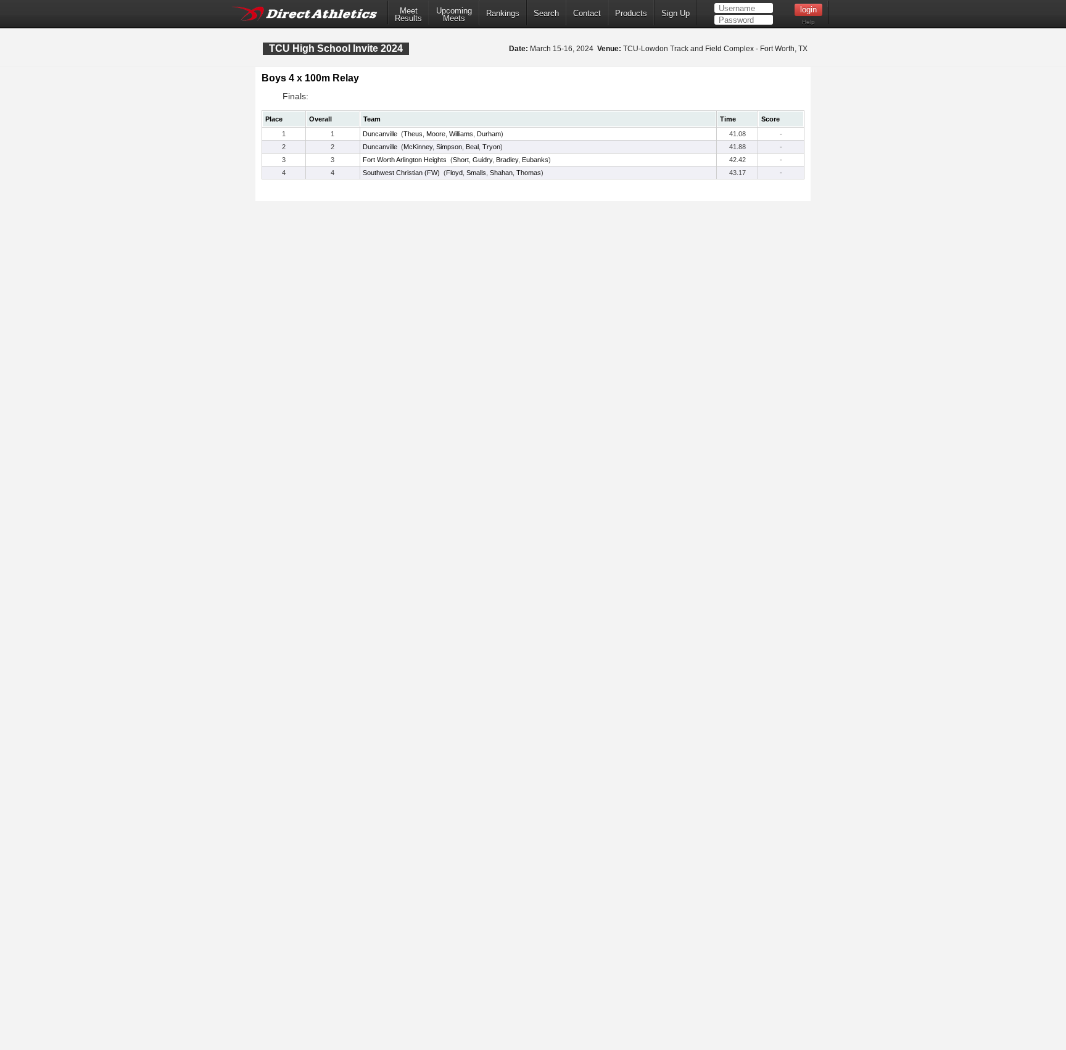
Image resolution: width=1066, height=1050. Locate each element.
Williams (461, 133)
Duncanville (380, 133)
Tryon (491, 146)
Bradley (507, 159)
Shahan (501, 172)
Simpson (449, 146)
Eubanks (535, 159)
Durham (489, 133)
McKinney (417, 146)
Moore (435, 133)
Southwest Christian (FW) (401, 172)
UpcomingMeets (454, 14)
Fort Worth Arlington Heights (405, 159)
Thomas (528, 172)
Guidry (482, 159)
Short (461, 159)
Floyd (454, 172)
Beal (472, 146)
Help (808, 21)
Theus (413, 133)
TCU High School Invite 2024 (336, 48)
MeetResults (408, 14)
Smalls (476, 172)
